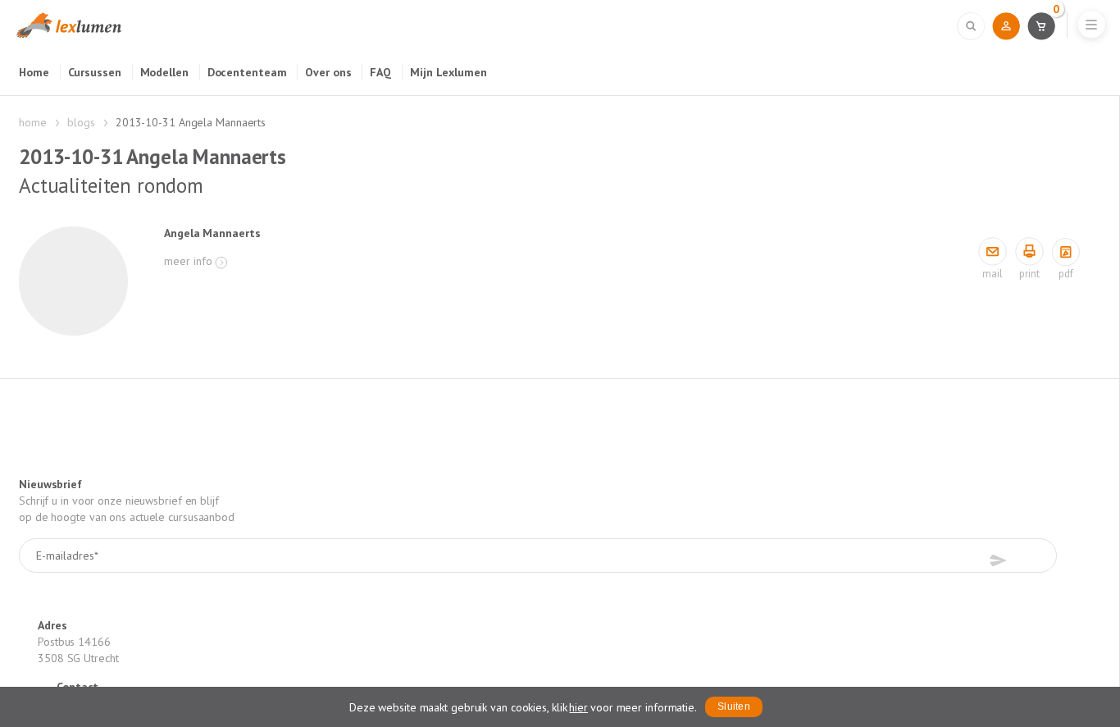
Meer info (188, 261)
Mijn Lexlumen (448, 72)
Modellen (164, 72)
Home (34, 72)
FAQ (380, 72)
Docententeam (247, 72)
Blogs (81, 122)
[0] (1041, 25)
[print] (1029, 252)
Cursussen (94, 72)
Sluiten (733, 706)
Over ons (328, 72)
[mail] (992, 252)
